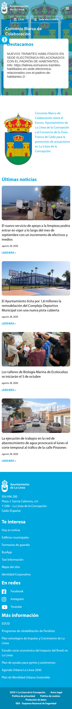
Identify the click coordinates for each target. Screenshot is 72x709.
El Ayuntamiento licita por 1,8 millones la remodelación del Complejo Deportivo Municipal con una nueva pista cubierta (31, 306)
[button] (4, 39)
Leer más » (9, 253)
